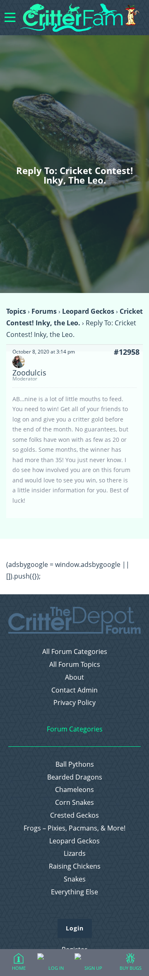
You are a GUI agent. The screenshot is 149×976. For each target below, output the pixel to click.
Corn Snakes (74, 802)
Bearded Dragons (74, 777)
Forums (44, 311)
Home (19, 968)
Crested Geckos (74, 815)
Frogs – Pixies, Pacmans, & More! (74, 828)
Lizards (75, 853)
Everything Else (74, 892)
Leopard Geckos (88, 311)
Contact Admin (74, 690)
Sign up (93, 968)
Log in (56, 968)
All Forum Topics (74, 664)
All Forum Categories (74, 651)
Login (75, 928)
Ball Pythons (74, 764)
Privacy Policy (74, 702)
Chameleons (74, 789)
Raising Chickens (75, 866)
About (74, 677)
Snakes (75, 879)
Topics (16, 311)
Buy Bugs (131, 968)
